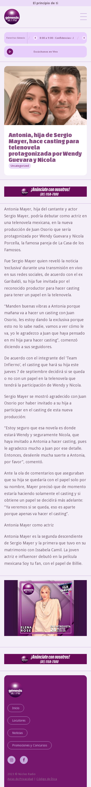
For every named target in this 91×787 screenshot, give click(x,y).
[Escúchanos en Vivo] (10, 51)
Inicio (15, 708)
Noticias (17, 733)
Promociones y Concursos (29, 745)
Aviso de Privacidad (20, 779)
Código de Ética (46, 779)
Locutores (18, 720)
